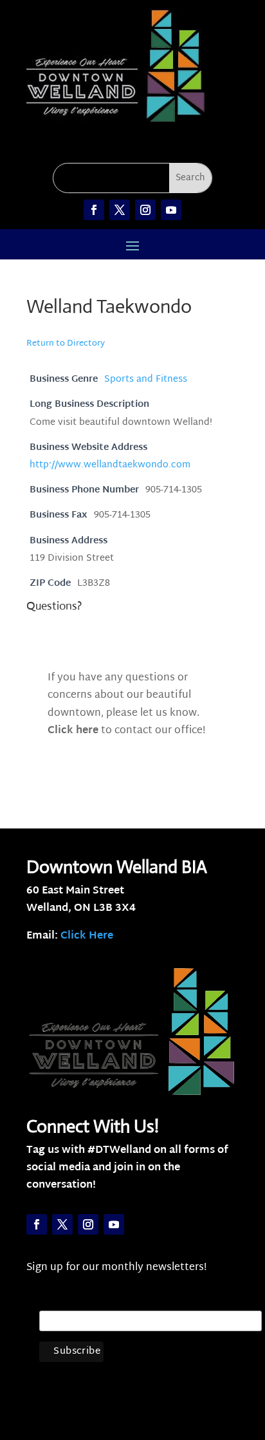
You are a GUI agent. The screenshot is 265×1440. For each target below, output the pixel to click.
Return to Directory (65, 343)
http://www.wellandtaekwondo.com (110, 465)
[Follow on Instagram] (145, 210)
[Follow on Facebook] (94, 210)
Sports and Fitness (145, 379)
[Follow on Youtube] (171, 210)
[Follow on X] (119, 210)
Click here (73, 731)
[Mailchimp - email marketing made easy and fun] (233, 1364)
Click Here (86, 936)
